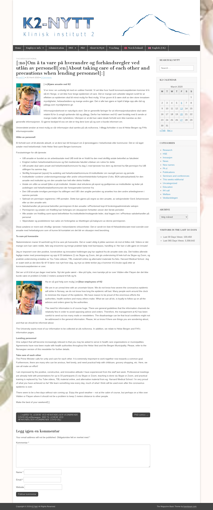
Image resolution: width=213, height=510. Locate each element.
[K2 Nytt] (106, 20)
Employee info (33, 48)
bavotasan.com (190, 506)
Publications (169, 172)
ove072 (21, 77)
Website (20, 487)
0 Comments (46, 77)
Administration (56, 48)
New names (168, 165)
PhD (83, 48)
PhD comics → (141, 415)
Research (167, 150)
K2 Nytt (34, 506)
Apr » (169, 130)
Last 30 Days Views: (173, 237)
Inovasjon (167, 157)
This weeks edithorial (26, 59)
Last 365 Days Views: (174, 240)
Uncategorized (170, 183)
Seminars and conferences (176, 176)
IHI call (166, 190)
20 (181, 114)
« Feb (162, 130)
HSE (71, 48)
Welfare (166, 194)
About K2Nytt (97, 48)
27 (181, 120)
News (165, 161)
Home (18, 48)
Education (168, 187)
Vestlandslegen (170, 198)
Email (19, 479)
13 (181, 108)
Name (19, 472)
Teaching (114, 48)
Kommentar (22, 442)
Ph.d (165, 168)
